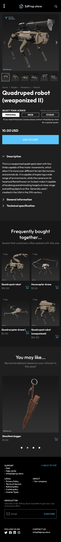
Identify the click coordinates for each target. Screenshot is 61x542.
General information (19, 199)
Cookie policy (12, 489)
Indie (30, 114)
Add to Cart (30, 139)
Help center (11, 471)
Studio (50, 114)
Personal (10, 114)
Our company (40, 481)
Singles (14, 87)
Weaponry (25, 87)
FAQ (8, 468)
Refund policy (12, 486)
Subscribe (49, 514)
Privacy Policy (12, 481)
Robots (36, 87)
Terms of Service (13, 484)
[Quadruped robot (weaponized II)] (30, 42)
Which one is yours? (50, 110)
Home (5, 87)
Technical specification (21, 205)
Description (14, 156)
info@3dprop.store (14, 473)
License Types (12, 492)
